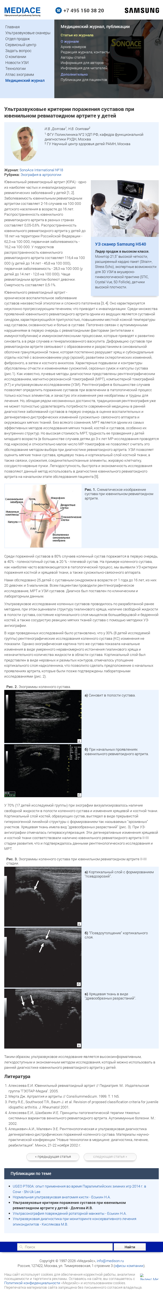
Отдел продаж (17, 38)
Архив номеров (73, 46)
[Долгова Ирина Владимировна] (24, 159)
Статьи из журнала (77, 35)
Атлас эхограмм (19, 74)
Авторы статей (73, 57)
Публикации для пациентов (84, 79)
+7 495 (83, 10)
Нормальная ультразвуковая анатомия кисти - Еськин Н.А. (62, 1197)
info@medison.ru (110, 1260)
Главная (12, 26)
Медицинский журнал (25, 80)
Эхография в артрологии (41, 174)
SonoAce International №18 (41, 169)
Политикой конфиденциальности (32, 1282)
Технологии (15, 68)
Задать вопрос (18, 50)
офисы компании (129, 1265)
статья (53, 1156)
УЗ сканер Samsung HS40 (120, 244)
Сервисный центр (20, 44)
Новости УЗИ (17, 62)
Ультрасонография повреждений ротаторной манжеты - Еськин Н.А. (70, 1213)
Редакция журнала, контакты (85, 52)
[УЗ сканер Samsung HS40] (125, 235)
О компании (15, 56)
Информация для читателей (84, 67)
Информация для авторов (82, 62)
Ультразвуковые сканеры (28, 32)
